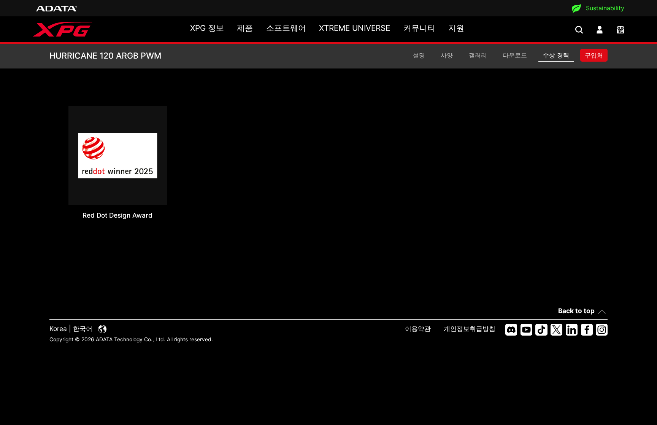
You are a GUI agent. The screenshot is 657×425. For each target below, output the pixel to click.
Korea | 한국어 (71, 329)
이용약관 (418, 329)
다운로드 (515, 55)
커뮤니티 (419, 28)
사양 (447, 55)
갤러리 (478, 55)
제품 (245, 28)
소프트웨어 (286, 28)
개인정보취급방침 (469, 329)
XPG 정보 (207, 28)
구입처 (594, 55)
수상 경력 (556, 55)
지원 (456, 28)
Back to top (576, 311)
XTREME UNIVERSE (354, 28)
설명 (419, 55)
